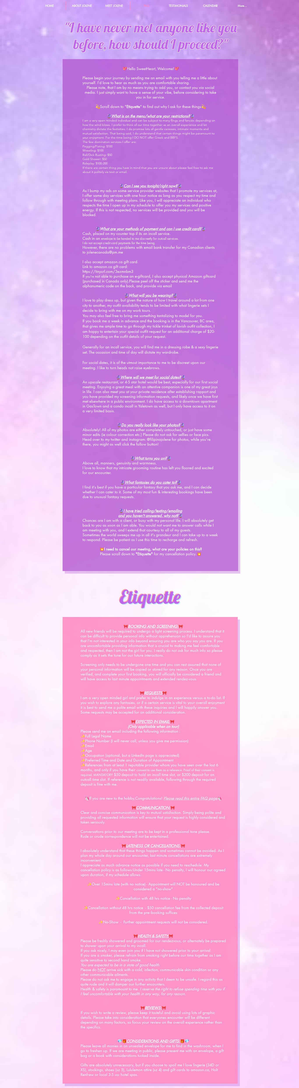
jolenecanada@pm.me (105, 252)
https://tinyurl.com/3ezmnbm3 (108, 271)
